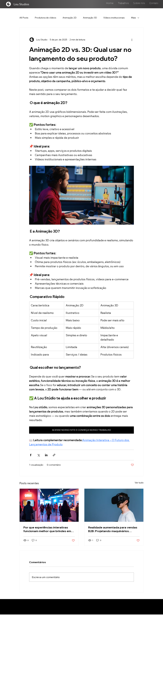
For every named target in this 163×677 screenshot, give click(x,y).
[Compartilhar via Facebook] (30, 455)
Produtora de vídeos (45, 17)
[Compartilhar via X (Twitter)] (38, 455)
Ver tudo (139, 482)
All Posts (23, 17)
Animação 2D (70, 17)
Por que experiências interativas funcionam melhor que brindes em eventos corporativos (47, 529)
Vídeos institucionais (114, 17)
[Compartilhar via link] (54, 455)
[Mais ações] (132, 40)
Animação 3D (90, 17)
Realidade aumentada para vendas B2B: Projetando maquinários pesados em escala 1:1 (112, 529)
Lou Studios (21, 4)
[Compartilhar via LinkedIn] (46, 455)
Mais (133, 17)
